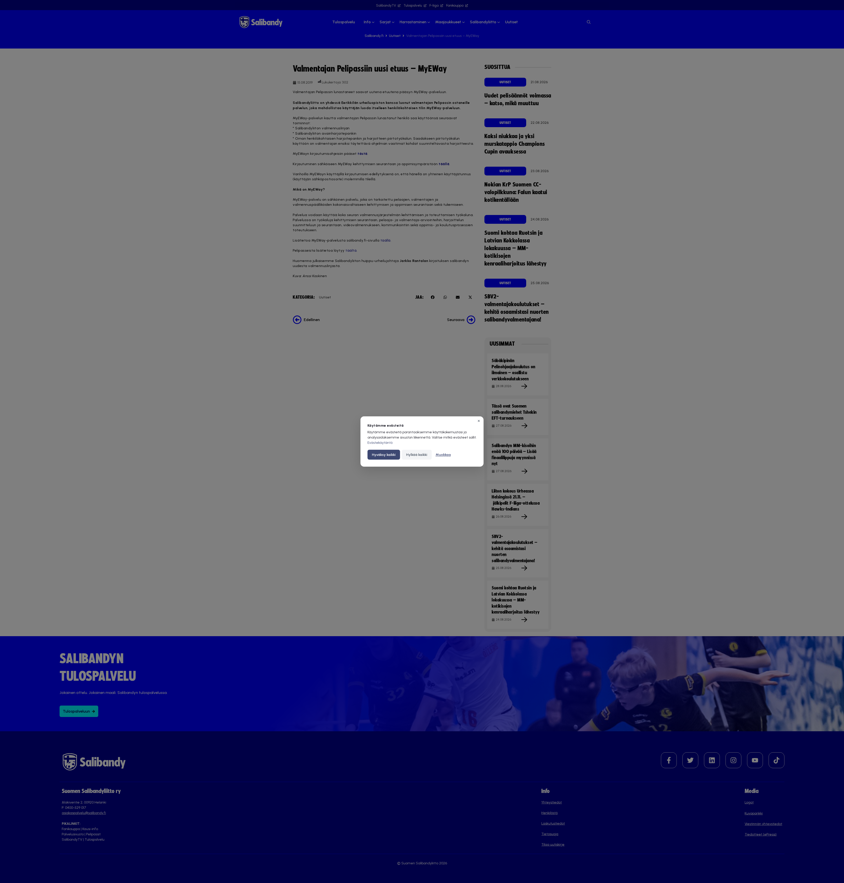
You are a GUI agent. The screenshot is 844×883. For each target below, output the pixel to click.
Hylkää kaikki (416, 455)
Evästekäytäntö (380, 443)
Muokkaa (443, 455)
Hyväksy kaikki (384, 455)
